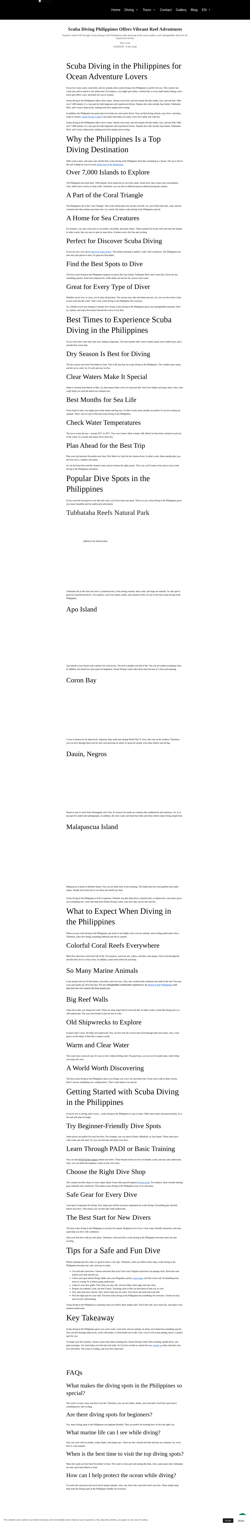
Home (115, 10)
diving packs (144, 1182)
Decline (241, 1520)
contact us (157, 1345)
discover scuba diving (101, 252)
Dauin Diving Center (91, 117)
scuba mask (138, 1278)
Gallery (181, 10)
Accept (228, 1520)
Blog (194, 10)
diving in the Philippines (160, 985)
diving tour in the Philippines (110, 164)
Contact (166, 10)
